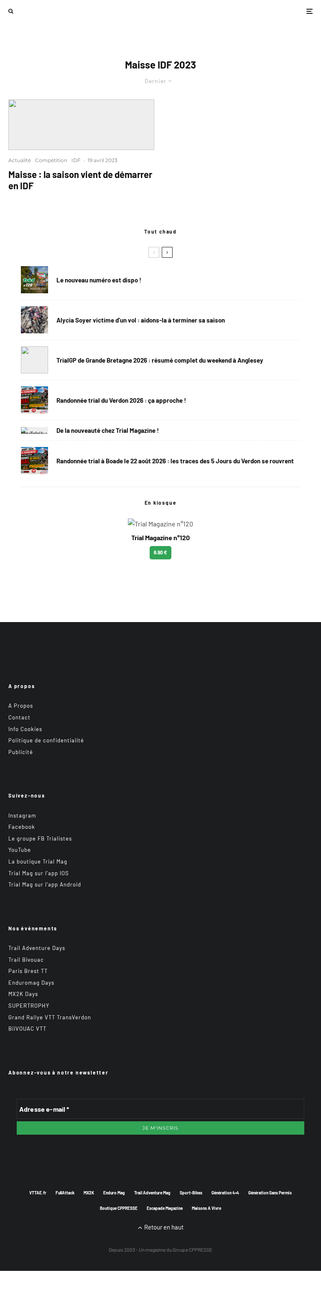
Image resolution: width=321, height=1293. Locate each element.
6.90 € (160, 552)
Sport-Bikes (191, 1192)
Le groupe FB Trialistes (40, 838)
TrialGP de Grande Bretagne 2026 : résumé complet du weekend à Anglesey (159, 360)
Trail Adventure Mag (152, 1192)
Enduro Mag (114, 1192)
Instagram (22, 815)
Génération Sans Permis (270, 1192)
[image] (81, 124)
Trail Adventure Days (36, 948)
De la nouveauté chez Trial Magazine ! (107, 430)
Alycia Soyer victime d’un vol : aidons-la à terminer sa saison (140, 320)
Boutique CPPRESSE (119, 1208)
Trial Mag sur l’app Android (44, 884)
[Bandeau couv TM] (34, 279)
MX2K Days (23, 994)
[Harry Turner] (34, 359)
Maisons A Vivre (206, 1208)
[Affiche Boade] (34, 400)
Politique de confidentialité (46, 740)
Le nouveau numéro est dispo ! (98, 280)
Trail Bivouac (26, 959)
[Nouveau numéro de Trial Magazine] (34, 430)
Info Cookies (25, 729)
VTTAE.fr (37, 1192)
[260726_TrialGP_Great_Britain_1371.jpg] (34, 319)
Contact (19, 717)
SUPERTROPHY (28, 1005)
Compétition (51, 160)
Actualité (19, 160)
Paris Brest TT (28, 971)
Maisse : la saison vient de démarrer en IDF (80, 180)
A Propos (20, 705)
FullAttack (65, 1192)
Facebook (21, 826)
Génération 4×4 (225, 1192)
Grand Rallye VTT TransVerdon (49, 1017)
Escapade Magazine (165, 1208)
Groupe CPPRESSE (192, 1249)
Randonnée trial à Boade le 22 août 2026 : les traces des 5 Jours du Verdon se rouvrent (175, 461)
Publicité (20, 752)
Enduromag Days (31, 982)
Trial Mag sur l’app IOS (38, 873)
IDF (76, 160)
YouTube (19, 849)
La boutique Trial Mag (37, 861)
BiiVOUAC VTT (27, 1028)
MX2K (89, 1192)
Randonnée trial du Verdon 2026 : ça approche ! (121, 400)
